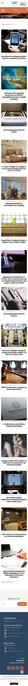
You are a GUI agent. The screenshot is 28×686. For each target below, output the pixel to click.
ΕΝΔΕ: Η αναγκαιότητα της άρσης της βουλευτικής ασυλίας (14, 388)
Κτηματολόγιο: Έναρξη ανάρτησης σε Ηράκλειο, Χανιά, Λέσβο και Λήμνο (14, 241)
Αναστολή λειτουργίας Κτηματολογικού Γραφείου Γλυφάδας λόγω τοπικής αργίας (14, 500)
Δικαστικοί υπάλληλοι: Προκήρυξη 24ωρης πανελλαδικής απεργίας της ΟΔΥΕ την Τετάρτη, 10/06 (14, 352)
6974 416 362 (10, 648)
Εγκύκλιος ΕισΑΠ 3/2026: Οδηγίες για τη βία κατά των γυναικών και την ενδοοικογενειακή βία (14, 463)
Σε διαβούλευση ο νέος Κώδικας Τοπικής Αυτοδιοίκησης (14, 425)
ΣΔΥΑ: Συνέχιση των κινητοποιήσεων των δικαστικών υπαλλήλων (14, 535)
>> (15, 24)
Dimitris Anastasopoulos (13, 636)
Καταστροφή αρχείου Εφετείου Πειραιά (14, 131)
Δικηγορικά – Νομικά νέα (18, 54)
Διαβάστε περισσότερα (14, 681)
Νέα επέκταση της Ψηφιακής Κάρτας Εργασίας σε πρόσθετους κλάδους (14, 57)
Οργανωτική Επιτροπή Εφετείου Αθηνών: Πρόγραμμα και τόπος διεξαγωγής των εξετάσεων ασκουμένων (14, 574)
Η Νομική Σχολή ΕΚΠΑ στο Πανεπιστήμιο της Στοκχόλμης (14, 204)
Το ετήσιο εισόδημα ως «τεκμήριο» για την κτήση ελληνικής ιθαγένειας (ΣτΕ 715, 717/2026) (14, 169)
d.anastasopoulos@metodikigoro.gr (16, 633)
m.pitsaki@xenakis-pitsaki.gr (14, 651)
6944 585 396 (10, 630)
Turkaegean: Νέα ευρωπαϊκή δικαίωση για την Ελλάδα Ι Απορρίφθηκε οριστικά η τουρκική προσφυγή (14, 96)
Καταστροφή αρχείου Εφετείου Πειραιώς (14, 315)
